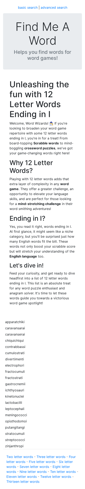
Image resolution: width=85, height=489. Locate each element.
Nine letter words (33, 472)
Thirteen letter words (22, 481)
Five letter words (42, 462)
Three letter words (51, 457)
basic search (28, 7)
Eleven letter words (21, 477)
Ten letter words (63, 472)
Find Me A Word (42, 34)
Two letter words (19, 457)
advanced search (54, 7)
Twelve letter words (55, 477)
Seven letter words (34, 467)
